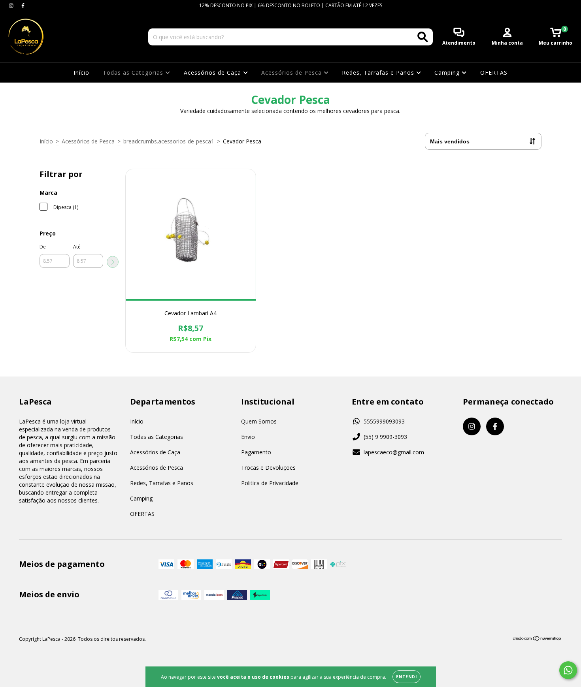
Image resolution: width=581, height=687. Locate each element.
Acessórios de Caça (213, 72)
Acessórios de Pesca (292, 72)
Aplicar (113, 262)
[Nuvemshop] (537, 639)
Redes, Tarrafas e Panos (379, 72)
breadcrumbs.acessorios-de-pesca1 (168, 141)
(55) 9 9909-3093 (385, 436)
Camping (448, 72)
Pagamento (256, 452)
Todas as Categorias (134, 72)
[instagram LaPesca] (12, 5)
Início (81, 72)
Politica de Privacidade (269, 483)
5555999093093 (384, 421)
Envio (248, 436)
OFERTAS (493, 72)
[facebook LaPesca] (23, 5)
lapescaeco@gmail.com (394, 452)
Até (77, 246)
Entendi (406, 676)
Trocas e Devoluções (268, 467)
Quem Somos (259, 421)
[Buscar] (422, 37)
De (43, 246)
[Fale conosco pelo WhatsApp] (568, 670)
